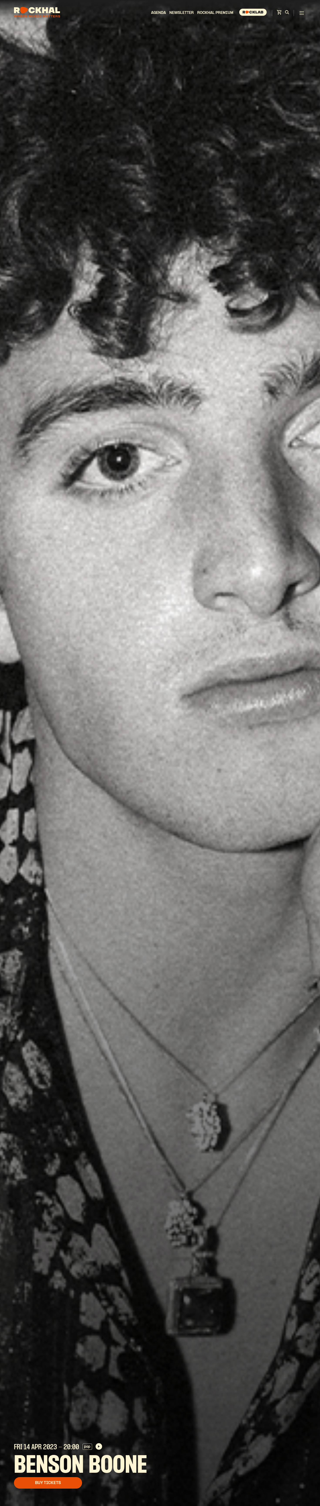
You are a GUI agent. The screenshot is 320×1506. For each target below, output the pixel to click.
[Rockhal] (37, 13)
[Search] (287, 13)
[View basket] (279, 14)
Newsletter (181, 13)
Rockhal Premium (215, 13)
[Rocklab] (253, 13)
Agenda (158, 13)
